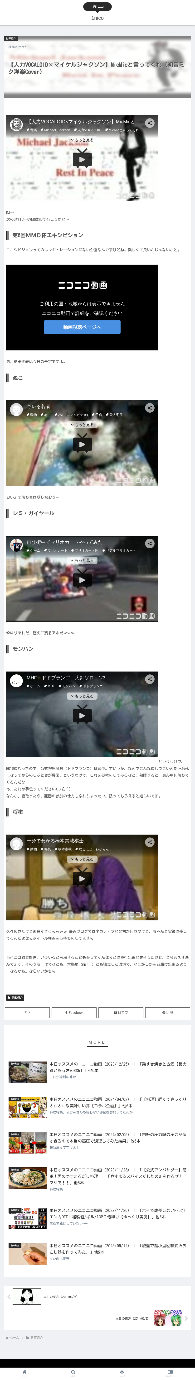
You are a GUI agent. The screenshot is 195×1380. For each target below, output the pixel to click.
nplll (87, 964)
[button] (180, 844)
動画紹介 (17, 997)
